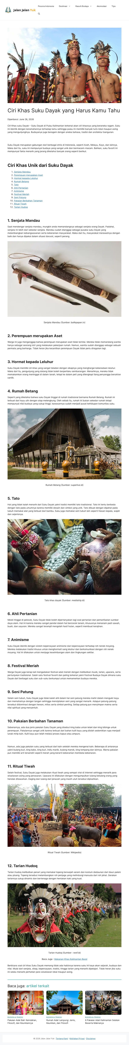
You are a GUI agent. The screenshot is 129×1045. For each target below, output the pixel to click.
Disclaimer (91, 1038)
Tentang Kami (62, 1038)
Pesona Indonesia (46, 6)
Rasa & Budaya (82, 6)
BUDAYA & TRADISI (15, 1017)
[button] (39, 14)
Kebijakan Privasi (77, 1038)
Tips (114, 6)
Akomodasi (102, 6)
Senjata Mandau (22, 172)
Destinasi (63, 6)
